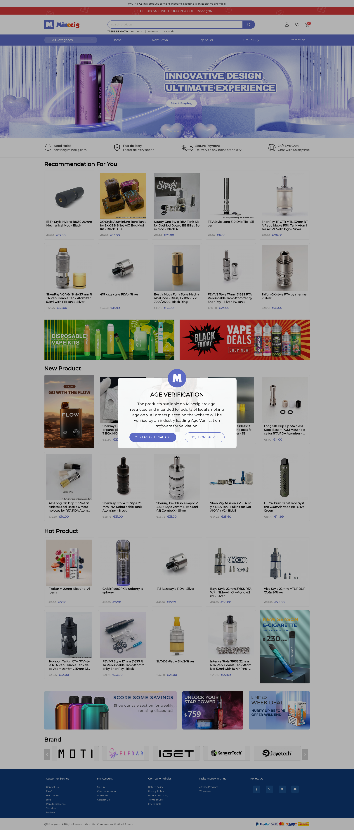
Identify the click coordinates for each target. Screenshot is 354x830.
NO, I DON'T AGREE (204, 437)
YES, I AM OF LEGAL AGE (153, 437)
